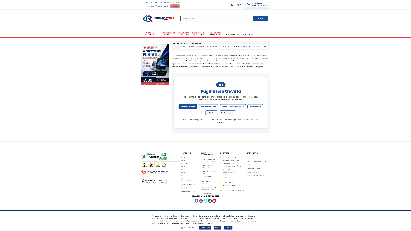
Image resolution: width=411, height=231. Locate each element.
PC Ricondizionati (208, 107)
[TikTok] (205, 201)
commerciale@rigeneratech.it (157, 6)
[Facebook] (196, 201)
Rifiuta (217, 227)
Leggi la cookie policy (187, 228)
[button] (408, 214)
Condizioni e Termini (253, 172)
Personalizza (205, 227)
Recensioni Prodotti (188, 191)
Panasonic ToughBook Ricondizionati (186, 178)
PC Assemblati (227, 113)
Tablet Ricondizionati (189, 184)
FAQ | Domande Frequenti (255, 158)
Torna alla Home (188, 107)
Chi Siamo (249, 165)
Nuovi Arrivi (185, 188)
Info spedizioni (206, 193)
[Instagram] (201, 201)
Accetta (228, 227)
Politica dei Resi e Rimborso (256, 161)
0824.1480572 (152, 2)
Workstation (255, 107)
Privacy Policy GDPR (253, 168)
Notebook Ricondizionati (233, 107)
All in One (211, 113)
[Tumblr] (210, 201)
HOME (175, 6)
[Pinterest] (214, 201)
